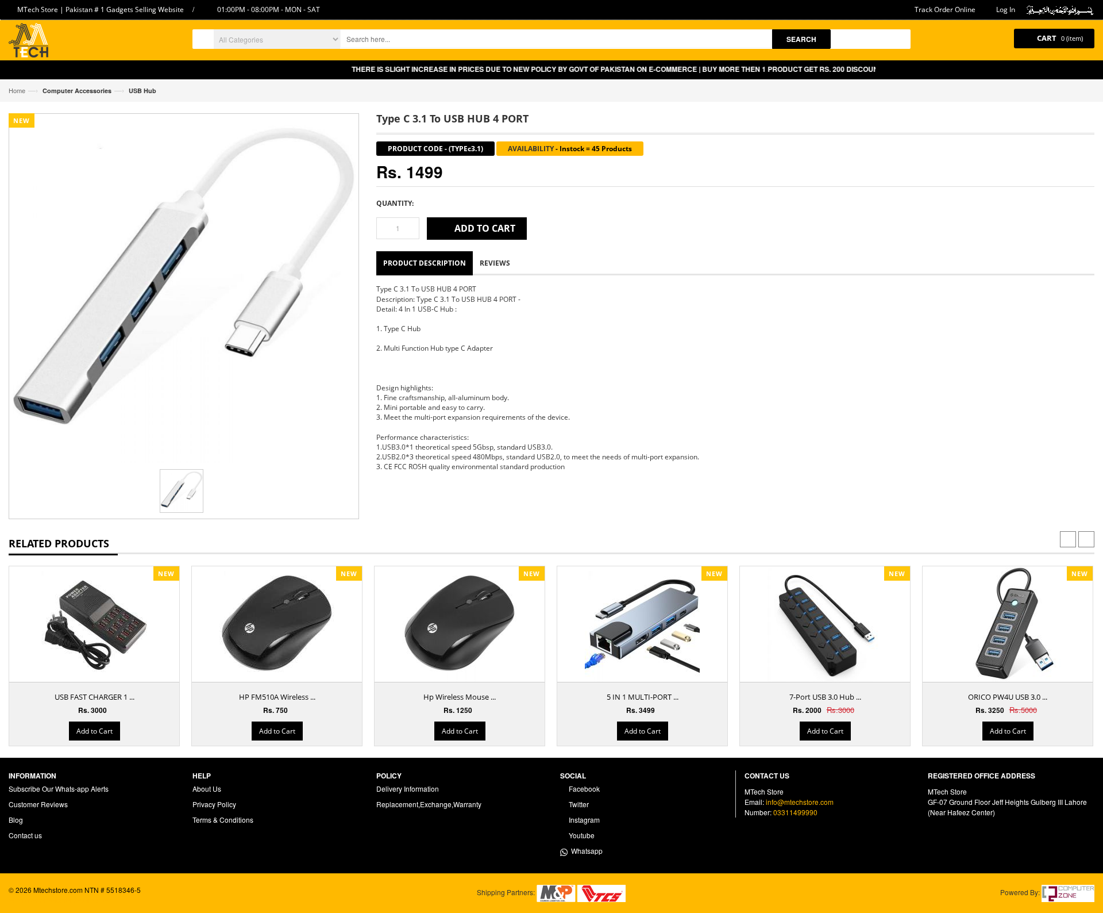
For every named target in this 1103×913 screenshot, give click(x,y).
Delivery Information (407, 788)
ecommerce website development (61, 899)
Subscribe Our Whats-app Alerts (59, 788)
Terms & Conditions (222, 819)
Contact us (25, 835)
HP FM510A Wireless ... (277, 697)
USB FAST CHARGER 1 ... (94, 697)
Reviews (495, 263)
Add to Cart (94, 731)
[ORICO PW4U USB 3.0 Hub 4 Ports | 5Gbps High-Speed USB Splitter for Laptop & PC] (1007, 623)
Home (17, 90)
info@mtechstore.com (800, 802)
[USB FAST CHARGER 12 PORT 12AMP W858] (94, 623)
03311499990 (795, 812)
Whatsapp (585, 851)
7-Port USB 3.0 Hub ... (825, 697)
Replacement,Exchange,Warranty (428, 804)
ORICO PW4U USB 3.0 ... (1007, 697)
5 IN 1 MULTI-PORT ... (642, 697)
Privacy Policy (214, 804)
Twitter (578, 804)
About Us (206, 788)
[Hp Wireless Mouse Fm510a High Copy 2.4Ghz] (459, 623)
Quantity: (395, 203)
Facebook (583, 788)
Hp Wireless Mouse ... (459, 697)
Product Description (424, 263)
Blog (16, 819)
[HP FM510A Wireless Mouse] (276, 623)
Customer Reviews (38, 804)
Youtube (581, 835)
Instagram (583, 819)
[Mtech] (28, 41)
